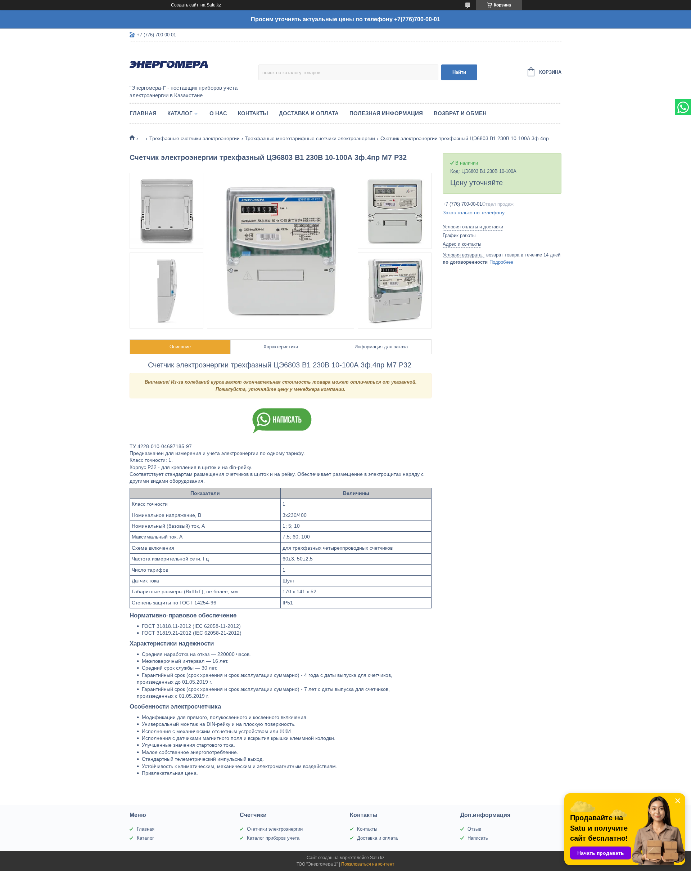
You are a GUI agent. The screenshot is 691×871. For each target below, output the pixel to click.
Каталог (180, 113)
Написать (478, 838)
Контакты (253, 113)
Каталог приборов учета (273, 838)
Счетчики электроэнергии (275, 829)
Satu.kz (377, 857)
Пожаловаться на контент (367, 864)
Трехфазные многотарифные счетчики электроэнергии (310, 138)
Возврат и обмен (460, 113)
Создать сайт (185, 5)
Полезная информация (386, 113)
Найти (459, 72)
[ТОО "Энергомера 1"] (193, 64)
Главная (143, 113)
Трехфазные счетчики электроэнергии (194, 138)
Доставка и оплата (309, 113)
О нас (218, 113)
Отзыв (474, 829)
